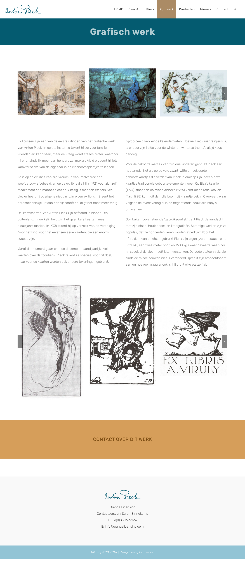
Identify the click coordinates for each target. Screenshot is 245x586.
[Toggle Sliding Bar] (235, 9)
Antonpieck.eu (146, 552)
